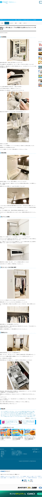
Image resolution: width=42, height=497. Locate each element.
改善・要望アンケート (37, 451)
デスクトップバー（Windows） (17, 451)
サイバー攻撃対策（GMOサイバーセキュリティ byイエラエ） (16, 477)
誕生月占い (3, 453)
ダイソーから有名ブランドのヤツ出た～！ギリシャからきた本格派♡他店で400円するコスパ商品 (17, 411)
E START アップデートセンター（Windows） (19, 453)
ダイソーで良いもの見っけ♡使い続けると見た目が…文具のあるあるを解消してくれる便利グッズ (18, 412)
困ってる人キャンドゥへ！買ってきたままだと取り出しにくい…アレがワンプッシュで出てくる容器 (18, 415)
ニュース (2, 454)
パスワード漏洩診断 (23, 476)
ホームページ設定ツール (16, 454)
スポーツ (25, 23)
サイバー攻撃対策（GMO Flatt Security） (31, 477)
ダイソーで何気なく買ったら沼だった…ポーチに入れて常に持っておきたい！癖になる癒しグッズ (18, 416)
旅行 (16, 23)
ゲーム (2, 456)
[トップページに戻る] (4, 2)
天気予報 (2, 451)
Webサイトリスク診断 (30, 476)
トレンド (6, 23)
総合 (2, 23)
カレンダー (3, 452)
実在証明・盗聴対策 (3, 477)
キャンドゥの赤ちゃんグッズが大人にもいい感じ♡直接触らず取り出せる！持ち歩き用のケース (17, 413)
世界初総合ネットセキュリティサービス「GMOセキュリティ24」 (10, 476)
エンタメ (11, 23)
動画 (1, 455)
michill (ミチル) (33, 418)
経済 (20, 23)
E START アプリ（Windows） (17, 452)
